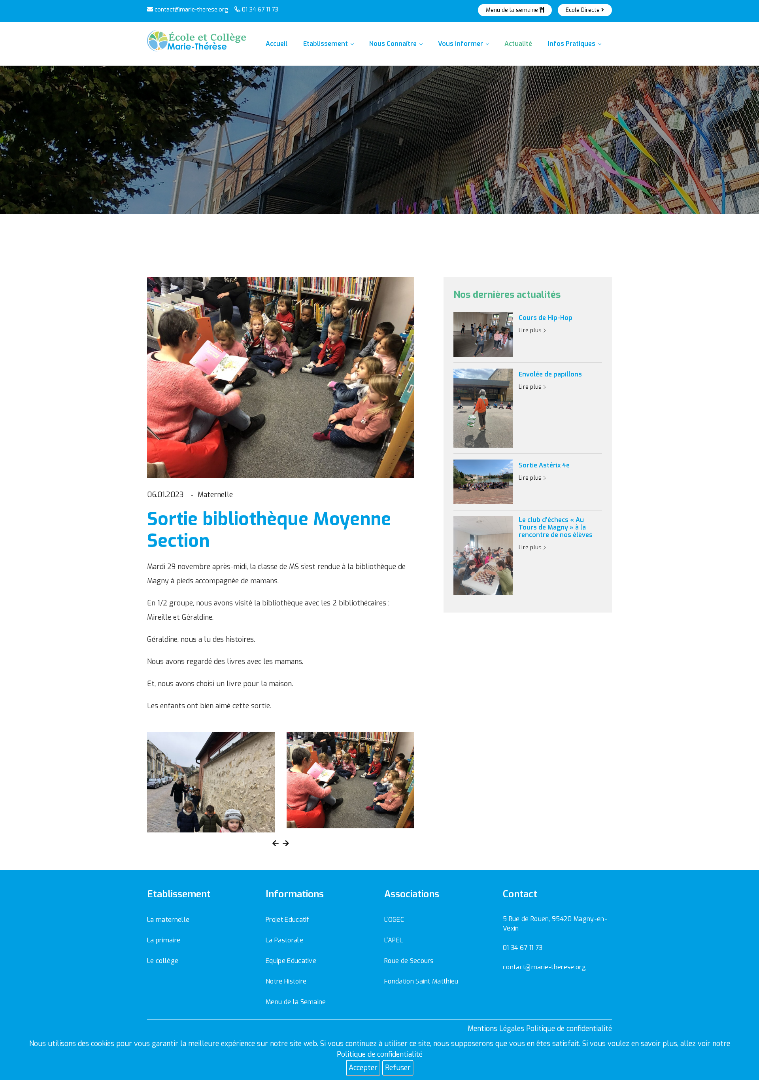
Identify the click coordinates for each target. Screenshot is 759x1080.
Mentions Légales (496, 1028)
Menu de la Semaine (296, 1002)
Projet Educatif (287, 919)
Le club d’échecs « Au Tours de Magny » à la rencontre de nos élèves (556, 527)
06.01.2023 (165, 495)
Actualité (518, 44)
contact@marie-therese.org (190, 9)
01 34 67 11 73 (259, 9)
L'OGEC (394, 919)
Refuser (398, 1067)
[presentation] (275, 843)
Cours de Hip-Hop (545, 318)
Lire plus (531, 330)
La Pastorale (284, 940)
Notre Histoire (286, 981)
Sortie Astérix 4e (544, 465)
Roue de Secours (409, 961)
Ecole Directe (583, 10)
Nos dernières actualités (507, 295)
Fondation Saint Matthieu (421, 981)
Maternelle (215, 495)
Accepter (363, 1067)
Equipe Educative (291, 961)
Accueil (276, 44)
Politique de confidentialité (380, 1054)
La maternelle (168, 919)
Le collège (162, 961)
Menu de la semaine (513, 10)
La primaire (164, 940)
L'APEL (393, 940)
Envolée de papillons (550, 374)
